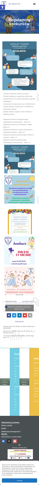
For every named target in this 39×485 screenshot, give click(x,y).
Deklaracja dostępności (10, 431)
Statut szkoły (6, 425)
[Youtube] (15, 441)
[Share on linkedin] (19, 315)
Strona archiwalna (19, 448)
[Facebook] (3, 441)
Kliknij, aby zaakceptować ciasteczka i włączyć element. (19, 308)
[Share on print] (30, 315)
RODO (3, 428)
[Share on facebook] (9, 315)
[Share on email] (25, 315)
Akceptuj (19, 480)
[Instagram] (9, 441)
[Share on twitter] (14, 315)
